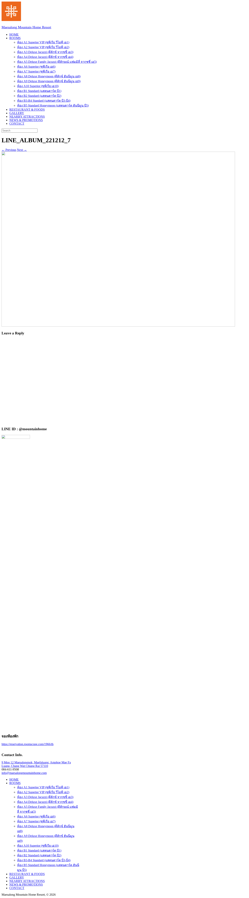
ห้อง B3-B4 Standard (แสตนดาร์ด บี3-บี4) (43, 100)
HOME (14, 34)
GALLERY (16, 113)
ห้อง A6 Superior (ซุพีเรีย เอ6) (36, 66)
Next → (22, 149)
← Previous (9, 149)
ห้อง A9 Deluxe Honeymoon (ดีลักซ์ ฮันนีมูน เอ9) (49, 81)
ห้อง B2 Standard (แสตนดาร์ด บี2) (39, 95)
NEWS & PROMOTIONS (26, 120)
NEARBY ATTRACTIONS (27, 116)
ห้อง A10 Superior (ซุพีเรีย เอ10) (38, 86)
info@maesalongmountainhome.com (24, 773)
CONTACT (16, 123)
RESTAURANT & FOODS (27, 109)
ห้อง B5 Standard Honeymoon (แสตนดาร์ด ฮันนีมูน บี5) (53, 105)
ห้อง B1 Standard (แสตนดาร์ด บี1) (39, 91)
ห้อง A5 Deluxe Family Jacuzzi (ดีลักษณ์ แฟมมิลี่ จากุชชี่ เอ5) (57, 61)
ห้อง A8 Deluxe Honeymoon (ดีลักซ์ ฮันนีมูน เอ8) (49, 76)
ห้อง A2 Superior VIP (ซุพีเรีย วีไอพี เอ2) (43, 47)
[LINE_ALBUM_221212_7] (118, 325)
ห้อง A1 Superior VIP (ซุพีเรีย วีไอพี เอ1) (43, 42)
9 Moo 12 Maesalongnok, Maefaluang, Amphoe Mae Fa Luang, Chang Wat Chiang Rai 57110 (36, 764)
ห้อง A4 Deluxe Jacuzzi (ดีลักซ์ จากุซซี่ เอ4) (45, 57)
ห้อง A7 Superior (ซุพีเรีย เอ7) (36, 71)
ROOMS (15, 38)
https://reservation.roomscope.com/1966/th (27, 744)
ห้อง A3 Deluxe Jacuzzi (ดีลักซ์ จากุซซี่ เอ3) (45, 52)
